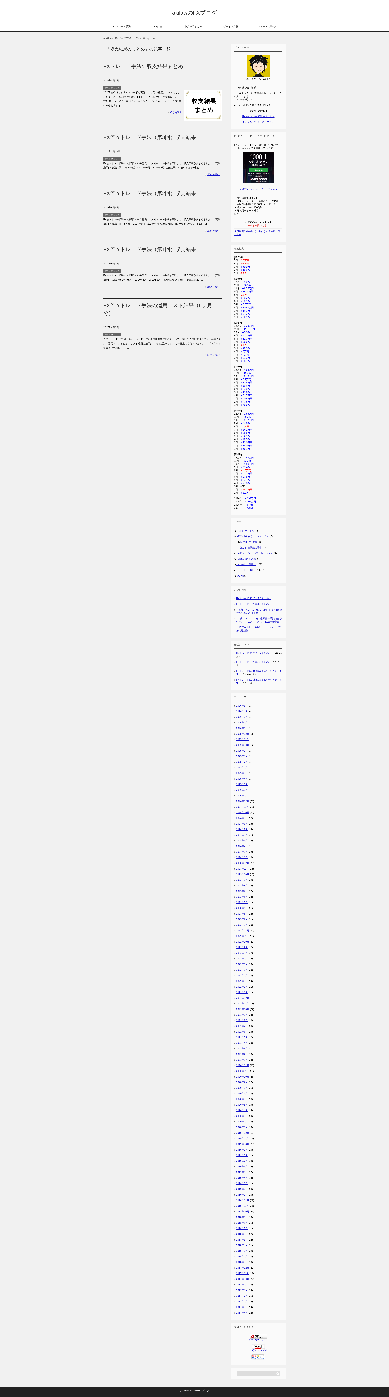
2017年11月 (242, 1273)
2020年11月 (242, 1071)
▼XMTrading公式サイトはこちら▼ (258, 189)
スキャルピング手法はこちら (258, 122)
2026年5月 (242, 705)
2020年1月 (242, 1127)
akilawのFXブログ (194, 13)
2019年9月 (242, 1149)
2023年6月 (242, 897)
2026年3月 (242, 717)
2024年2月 (242, 852)
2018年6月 (242, 1234)
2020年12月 (242, 1065)
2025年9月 (242, 750)
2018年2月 (242, 1256)
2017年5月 (242, 1307)
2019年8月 (242, 1155)
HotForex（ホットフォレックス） (254, 553)
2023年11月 (242, 868)
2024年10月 (242, 812)
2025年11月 (242, 739)
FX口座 (158, 26)
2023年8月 (242, 885)
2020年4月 (242, 1110)
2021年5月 (242, 1037)
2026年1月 (242, 728)
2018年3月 (242, 1251)
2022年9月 (242, 947)
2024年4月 (242, 846)
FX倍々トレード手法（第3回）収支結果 (149, 137)
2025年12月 (242, 734)
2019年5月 (242, 1172)
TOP (118, 38)
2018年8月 (242, 1223)
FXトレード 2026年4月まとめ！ (253, 604)
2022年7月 (242, 958)
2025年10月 (242, 745)
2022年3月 (242, 981)
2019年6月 (242, 1166)
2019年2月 (242, 1189)
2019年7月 (242, 1161)
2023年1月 (242, 925)
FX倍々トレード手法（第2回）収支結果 (149, 193)
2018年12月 (242, 1200)
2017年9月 (242, 1284)
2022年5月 (242, 970)
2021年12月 (242, 998)
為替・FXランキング (258, 1340)
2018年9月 (242, 1217)
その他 (240, 575)
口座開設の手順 (248, 542)
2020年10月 (242, 1076)
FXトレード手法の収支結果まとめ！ (146, 66)
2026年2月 (242, 722)
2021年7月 (242, 1026)
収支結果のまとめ (112, 88)
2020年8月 (242, 1088)
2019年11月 (242, 1138)
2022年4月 (242, 975)
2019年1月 (242, 1194)
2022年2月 (242, 986)
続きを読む (176, 112)
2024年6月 (242, 835)
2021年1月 (242, 1060)
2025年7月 (242, 762)
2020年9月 (242, 1082)
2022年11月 (242, 936)
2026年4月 (242, 711)
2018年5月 (242, 1239)
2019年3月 (242, 1183)
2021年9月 (242, 1015)
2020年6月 (242, 1099)
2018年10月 (242, 1211)
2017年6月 (242, 1301)
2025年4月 (242, 778)
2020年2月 (242, 1121)
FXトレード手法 (122, 26)
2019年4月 (242, 1178)
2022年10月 (242, 941)
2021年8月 (242, 1020)
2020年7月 (242, 1093)
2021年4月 (242, 1043)
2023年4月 (242, 908)
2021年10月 (242, 1009)
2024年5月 (242, 840)
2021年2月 (242, 1054)
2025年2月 (242, 790)
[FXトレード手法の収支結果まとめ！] (203, 118)
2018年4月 (242, 1245)
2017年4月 (242, 1312)
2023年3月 (242, 913)
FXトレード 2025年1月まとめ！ (253, 653)
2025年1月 (242, 795)
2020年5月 (242, 1105)
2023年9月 (242, 880)
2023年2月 (242, 919)
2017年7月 (242, 1296)
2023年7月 (242, 891)
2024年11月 (242, 807)
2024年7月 (242, 829)
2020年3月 (242, 1116)
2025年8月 (242, 756)
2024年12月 (242, 801)
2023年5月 (242, 902)
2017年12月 (242, 1268)
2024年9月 (242, 818)
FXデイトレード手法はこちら (258, 116)
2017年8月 (242, 1290)
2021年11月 (242, 1003)
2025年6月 (242, 767)
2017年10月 (242, 1279)
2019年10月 (242, 1144)
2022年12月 (242, 930)
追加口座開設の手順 (251, 547)
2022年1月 (242, 992)
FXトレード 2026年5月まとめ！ (253, 598)
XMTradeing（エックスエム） (252, 536)
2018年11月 (242, 1206)
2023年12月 (242, 863)
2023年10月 (242, 874)
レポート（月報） (231, 26)
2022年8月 (242, 953)
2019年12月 (242, 1133)
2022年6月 (242, 964)
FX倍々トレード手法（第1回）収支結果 (149, 249)
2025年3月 (242, 784)
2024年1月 (242, 857)
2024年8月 (242, 823)
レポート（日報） (267, 26)
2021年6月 (242, 1031)
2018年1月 (242, 1262)
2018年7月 (242, 1228)
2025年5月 (242, 773)
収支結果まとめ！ (194, 26)
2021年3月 (242, 1048)
